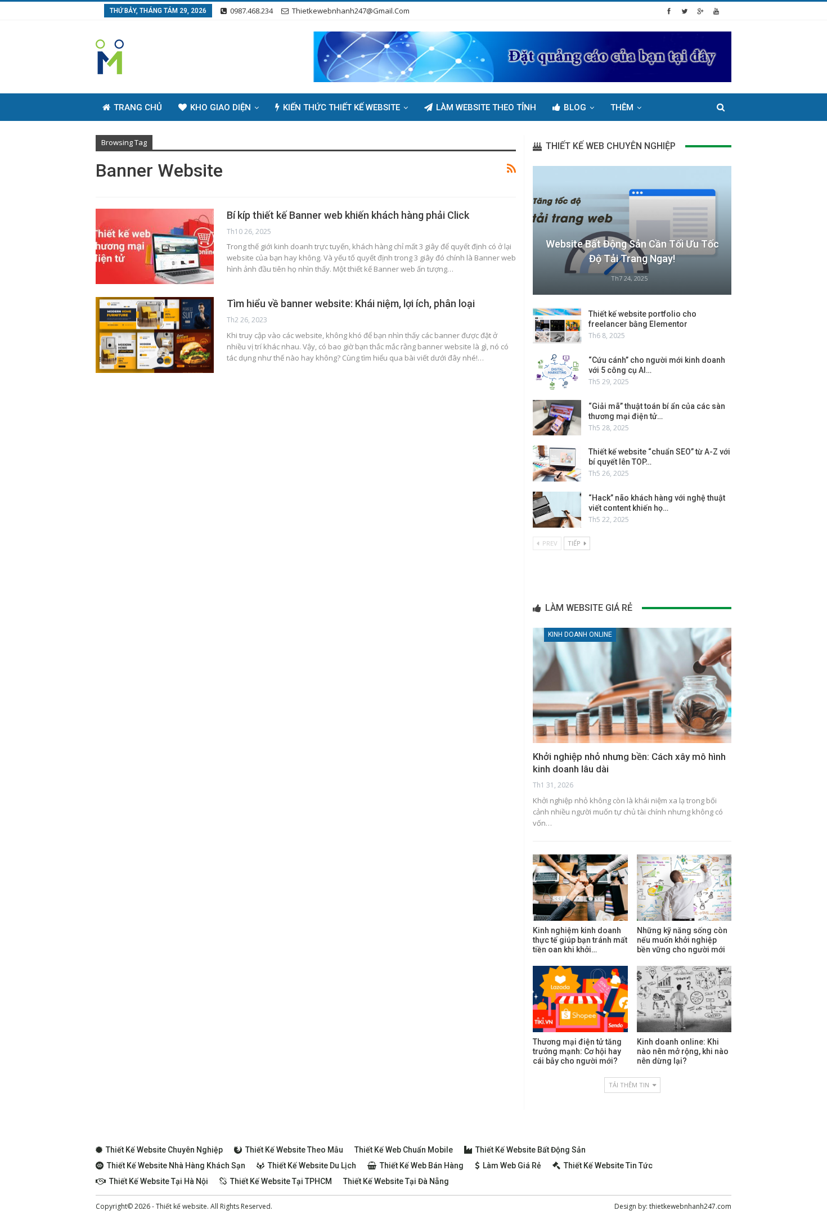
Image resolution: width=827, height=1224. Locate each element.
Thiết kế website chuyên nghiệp (164, 1149)
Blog (575, 107)
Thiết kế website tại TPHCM (281, 1181)
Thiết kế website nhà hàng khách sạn (176, 1165)
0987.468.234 (251, 11)
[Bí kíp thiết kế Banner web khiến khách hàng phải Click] (155, 246)
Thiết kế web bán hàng (422, 1165)
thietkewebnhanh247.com (690, 1206)
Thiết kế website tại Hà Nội (158, 1181)
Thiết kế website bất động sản (530, 1149)
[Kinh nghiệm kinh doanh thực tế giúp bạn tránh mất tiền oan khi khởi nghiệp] (580, 887)
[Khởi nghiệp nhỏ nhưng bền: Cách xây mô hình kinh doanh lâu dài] (632, 685)
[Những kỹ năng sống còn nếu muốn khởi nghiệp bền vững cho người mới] (684, 887)
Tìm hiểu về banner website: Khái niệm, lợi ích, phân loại (351, 303)
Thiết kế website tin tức (608, 1165)
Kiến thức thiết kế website (341, 107)
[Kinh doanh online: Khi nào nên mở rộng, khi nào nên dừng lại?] (684, 999)
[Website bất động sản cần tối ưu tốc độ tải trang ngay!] (632, 230)
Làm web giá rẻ (512, 1165)
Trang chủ (138, 107)
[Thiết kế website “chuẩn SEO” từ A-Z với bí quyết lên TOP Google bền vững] (557, 464)
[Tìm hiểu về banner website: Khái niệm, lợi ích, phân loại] (155, 334)
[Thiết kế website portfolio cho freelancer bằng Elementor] (557, 326)
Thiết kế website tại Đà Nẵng (396, 1181)
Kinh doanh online (580, 634)
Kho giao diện (220, 107)
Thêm (621, 107)
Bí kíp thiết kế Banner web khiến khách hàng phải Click (348, 215)
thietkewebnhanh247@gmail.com (351, 11)
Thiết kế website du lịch (312, 1165)
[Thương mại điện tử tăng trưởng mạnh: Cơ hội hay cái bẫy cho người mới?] (580, 999)
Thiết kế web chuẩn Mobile (403, 1149)
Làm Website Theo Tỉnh (486, 107)
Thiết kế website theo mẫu (294, 1149)
